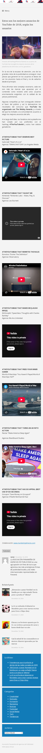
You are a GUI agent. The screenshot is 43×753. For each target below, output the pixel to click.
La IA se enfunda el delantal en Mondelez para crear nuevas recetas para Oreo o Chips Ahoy (25, 608)
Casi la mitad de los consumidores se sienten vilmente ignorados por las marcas (25, 641)
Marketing (14, 704)
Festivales (13, 699)
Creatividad (14, 696)
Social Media (14, 711)
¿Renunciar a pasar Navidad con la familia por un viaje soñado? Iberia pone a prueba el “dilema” (24, 592)
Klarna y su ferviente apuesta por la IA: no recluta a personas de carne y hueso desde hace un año (25, 625)
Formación (14, 701)
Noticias (13, 706)
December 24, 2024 (17, 598)
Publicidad (6, 551)
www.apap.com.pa (8, 747)
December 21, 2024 (17, 615)
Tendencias (14, 716)
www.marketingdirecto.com (24, 543)
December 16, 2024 (17, 647)
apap (12, 557)
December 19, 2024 (17, 631)
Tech (11, 714)
